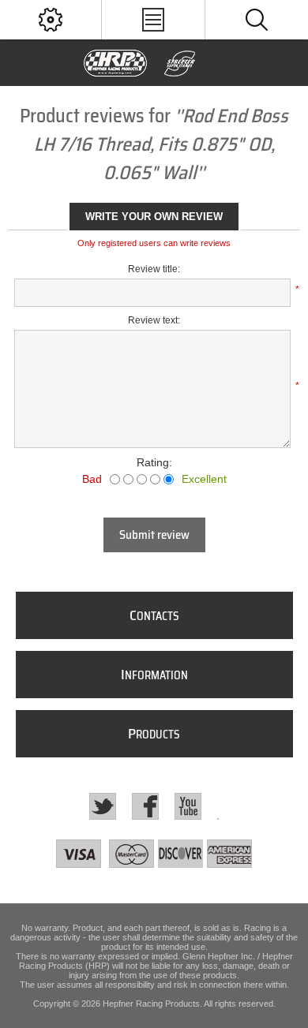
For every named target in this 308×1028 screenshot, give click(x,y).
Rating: (154, 462)
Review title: (154, 269)
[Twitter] (102, 806)
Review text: (154, 320)
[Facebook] (145, 806)
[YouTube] (188, 806)
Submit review (154, 534)
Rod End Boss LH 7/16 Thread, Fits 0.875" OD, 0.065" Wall (161, 144)
